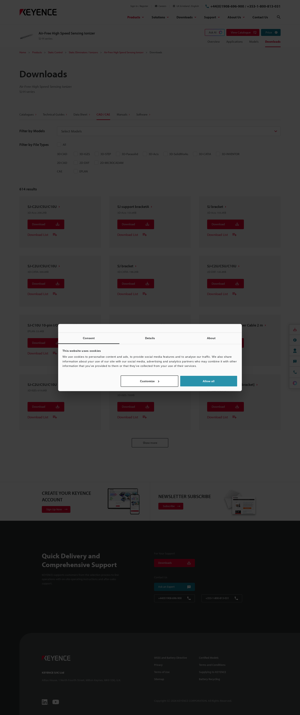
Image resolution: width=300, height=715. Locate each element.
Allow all (208, 381)
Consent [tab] (89, 338)
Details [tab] (150, 338)
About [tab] (211, 338)
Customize (147, 381)
